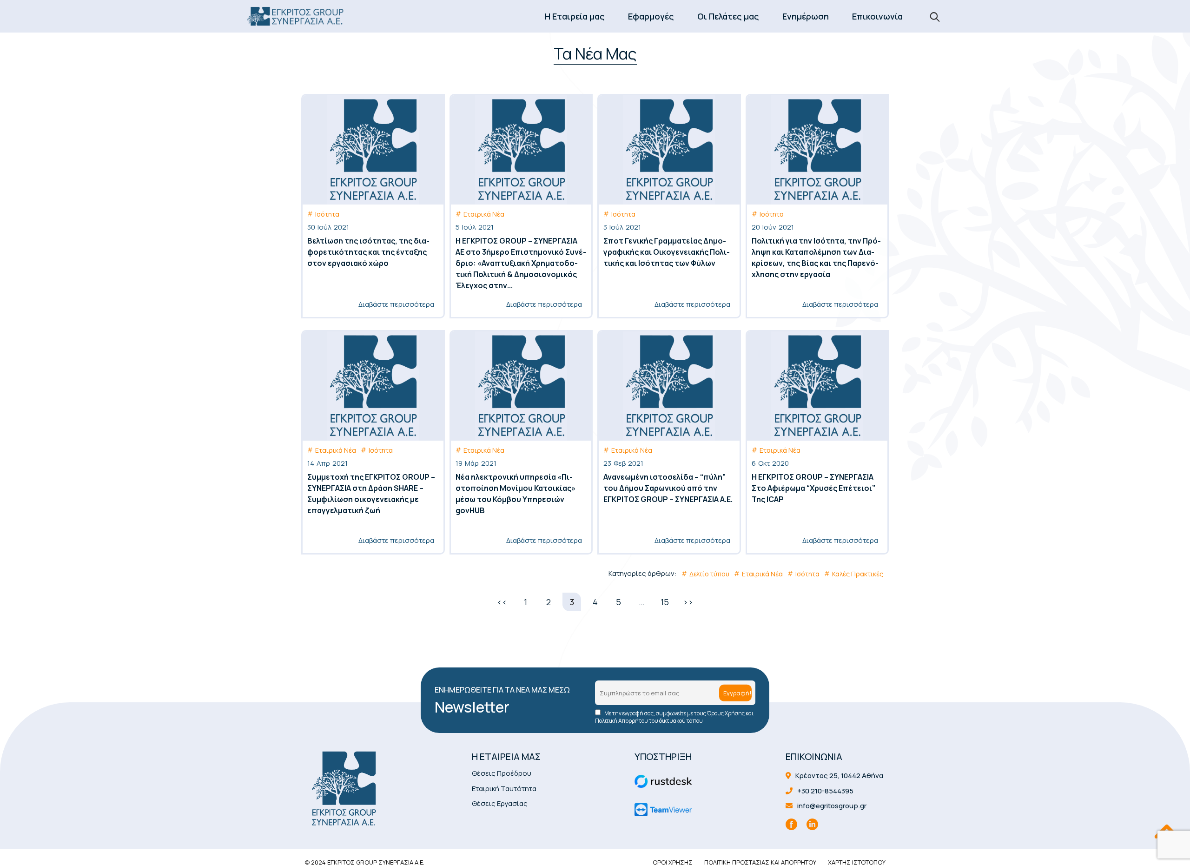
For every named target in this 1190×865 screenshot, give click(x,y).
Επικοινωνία (877, 16)
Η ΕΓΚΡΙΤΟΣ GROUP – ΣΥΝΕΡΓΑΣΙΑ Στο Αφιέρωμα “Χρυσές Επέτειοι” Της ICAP (813, 488)
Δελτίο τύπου (709, 573)
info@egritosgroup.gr (831, 806)
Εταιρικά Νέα (483, 214)
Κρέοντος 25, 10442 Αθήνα (838, 775)
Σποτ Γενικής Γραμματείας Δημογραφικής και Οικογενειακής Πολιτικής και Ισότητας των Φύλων (666, 252)
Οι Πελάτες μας (728, 16)
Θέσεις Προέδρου (501, 773)
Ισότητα (327, 214)
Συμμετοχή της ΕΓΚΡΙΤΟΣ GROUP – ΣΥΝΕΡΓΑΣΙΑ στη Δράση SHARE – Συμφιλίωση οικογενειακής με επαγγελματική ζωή (371, 493)
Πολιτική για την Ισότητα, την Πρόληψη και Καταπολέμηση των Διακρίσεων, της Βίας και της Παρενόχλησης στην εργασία (816, 257)
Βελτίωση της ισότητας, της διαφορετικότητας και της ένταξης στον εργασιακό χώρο (368, 252)
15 (665, 601)
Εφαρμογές (651, 16)
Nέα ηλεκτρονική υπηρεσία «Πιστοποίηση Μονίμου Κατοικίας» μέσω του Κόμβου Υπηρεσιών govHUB (515, 493)
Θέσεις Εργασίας (500, 803)
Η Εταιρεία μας (575, 16)
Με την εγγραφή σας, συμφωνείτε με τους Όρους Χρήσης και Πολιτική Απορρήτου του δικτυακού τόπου (674, 717)
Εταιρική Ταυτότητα (504, 788)
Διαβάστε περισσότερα (396, 304)
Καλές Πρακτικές (857, 573)
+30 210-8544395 (824, 791)
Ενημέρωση (805, 16)
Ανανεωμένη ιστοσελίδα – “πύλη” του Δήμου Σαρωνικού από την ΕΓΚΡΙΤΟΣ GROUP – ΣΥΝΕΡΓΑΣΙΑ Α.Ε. (668, 488)
